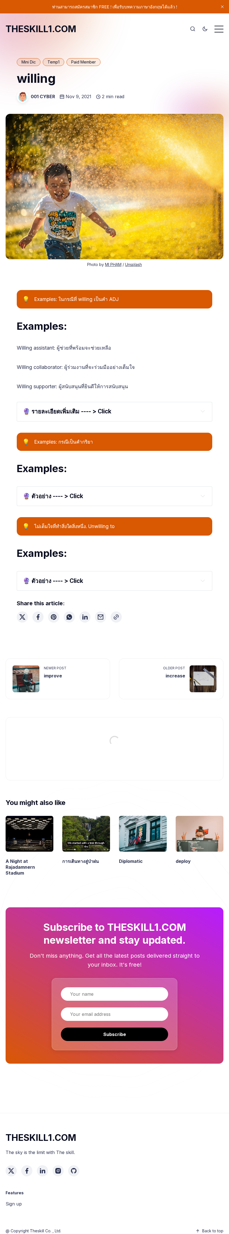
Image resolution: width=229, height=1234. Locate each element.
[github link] (73, 1170)
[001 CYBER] (22, 97)
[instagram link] (58, 1170)
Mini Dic (29, 62)
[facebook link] (26, 1170)
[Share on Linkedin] (84, 617)
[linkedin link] (42, 1170)
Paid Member (83, 62)
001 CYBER (43, 96)
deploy (183, 861)
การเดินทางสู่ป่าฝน (80, 861)
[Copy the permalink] (116, 617)
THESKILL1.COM (41, 28)
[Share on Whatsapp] (69, 617)
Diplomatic (131, 861)
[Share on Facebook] (38, 617)
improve (53, 676)
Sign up (14, 1204)
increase (175, 676)
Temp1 (53, 62)
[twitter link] (11, 1170)
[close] (222, 6)
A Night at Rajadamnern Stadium (20, 867)
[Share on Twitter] (22, 617)
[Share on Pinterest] (53, 617)
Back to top (212, 1230)
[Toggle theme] (205, 29)
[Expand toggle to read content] (202, 411)
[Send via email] (100, 617)
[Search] (192, 29)
